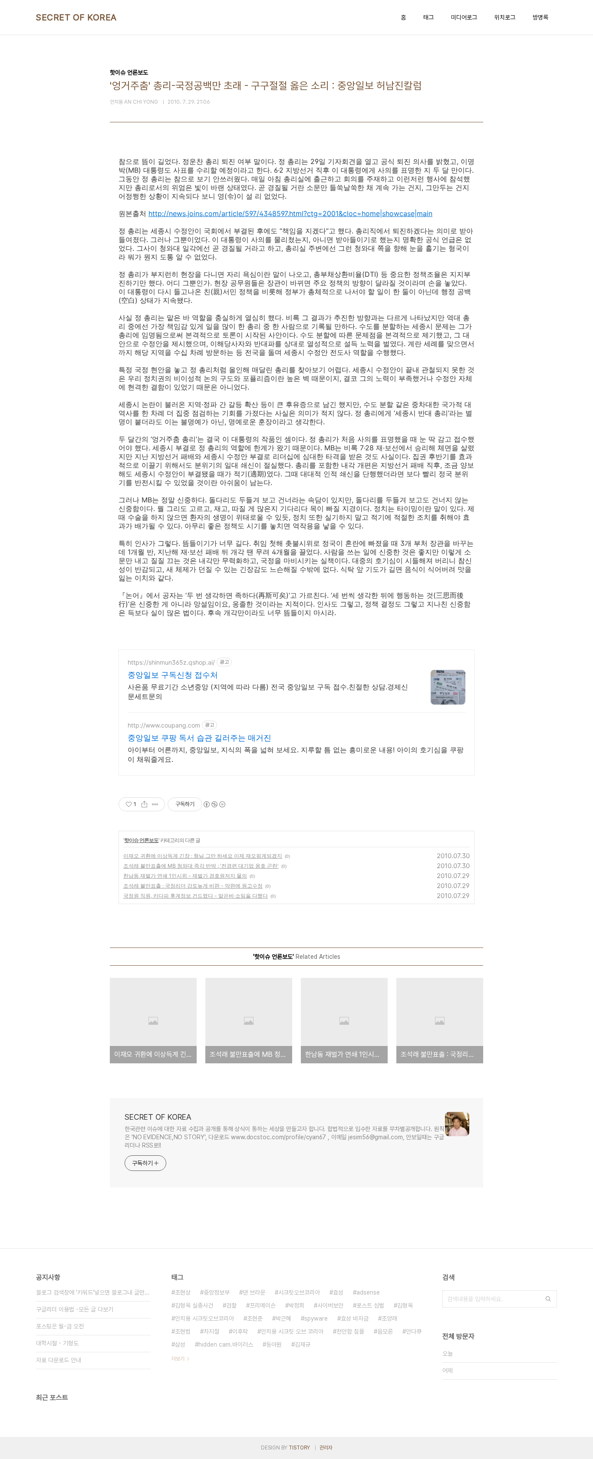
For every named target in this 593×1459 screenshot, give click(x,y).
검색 (548, 1299)
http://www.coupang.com (164, 725)
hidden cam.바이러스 (225, 1344)
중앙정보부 (217, 1292)
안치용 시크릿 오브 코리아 (292, 1331)
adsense (368, 1292)
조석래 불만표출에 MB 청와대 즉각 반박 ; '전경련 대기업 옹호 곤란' (201, 865)
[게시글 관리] (155, 804)
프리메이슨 (263, 1305)
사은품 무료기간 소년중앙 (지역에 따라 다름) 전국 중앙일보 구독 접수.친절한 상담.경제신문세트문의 (268, 691)
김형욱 (405, 1305)
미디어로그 (464, 17)
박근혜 (283, 1318)
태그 (428, 17)
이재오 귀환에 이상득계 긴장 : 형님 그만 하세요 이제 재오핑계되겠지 (202, 855)
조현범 (183, 1331)
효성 (338, 1292)
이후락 (240, 1331)
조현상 (183, 1292)
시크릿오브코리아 (299, 1292)
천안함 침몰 (350, 1331)
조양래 (389, 1318)
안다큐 (414, 1331)
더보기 (177, 1359)
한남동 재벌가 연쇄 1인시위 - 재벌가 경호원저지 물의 (185, 875)
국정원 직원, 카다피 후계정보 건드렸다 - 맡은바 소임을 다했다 (195, 895)
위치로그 (504, 17)
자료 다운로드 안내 (58, 1360)
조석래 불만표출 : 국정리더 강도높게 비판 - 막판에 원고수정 (193, 885)
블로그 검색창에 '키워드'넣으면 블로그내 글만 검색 (93, 1292)
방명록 (540, 17)
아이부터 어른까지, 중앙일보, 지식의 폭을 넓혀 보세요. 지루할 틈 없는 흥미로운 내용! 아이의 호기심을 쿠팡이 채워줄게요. (296, 754)
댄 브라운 (254, 1292)
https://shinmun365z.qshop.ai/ (171, 662)
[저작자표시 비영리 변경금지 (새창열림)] (214, 804)
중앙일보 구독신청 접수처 (173, 674)
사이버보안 (330, 1305)
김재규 (302, 1344)
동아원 (274, 1344)
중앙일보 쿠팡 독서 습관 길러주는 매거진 (199, 737)
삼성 (180, 1344)
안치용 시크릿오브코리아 (204, 1318)
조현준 (255, 1318)
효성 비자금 (355, 1318)
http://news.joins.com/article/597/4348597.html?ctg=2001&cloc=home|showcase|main (290, 213)
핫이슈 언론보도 (141, 840)
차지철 (211, 1331)
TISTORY (299, 1448)
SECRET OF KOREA (76, 17)
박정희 (296, 1305)
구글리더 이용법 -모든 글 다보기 (74, 1309)
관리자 (326, 1448)
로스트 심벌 (370, 1305)
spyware (316, 1318)
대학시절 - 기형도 (57, 1343)
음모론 (385, 1331)
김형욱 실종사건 (194, 1305)
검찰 (231, 1305)
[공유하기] (144, 804)
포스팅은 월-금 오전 (60, 1326)
